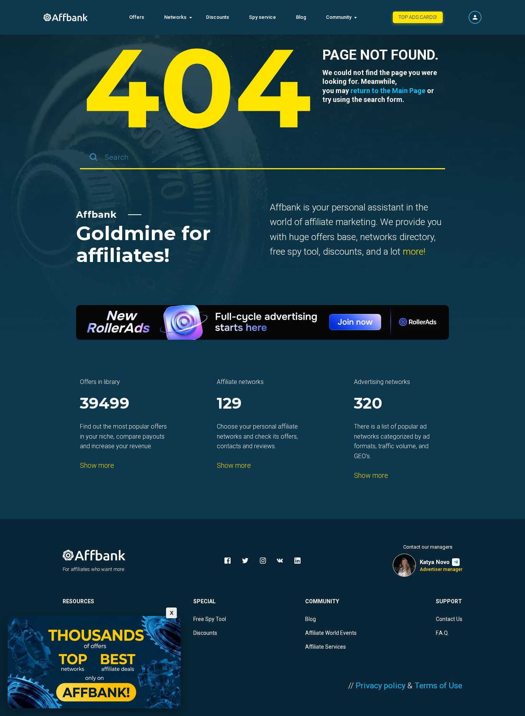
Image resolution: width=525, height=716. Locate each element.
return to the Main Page (388, 91)
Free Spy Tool (209, 619)
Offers (136, 17)
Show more (97, 465)
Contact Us (449, 619)
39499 (105, 404)
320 (368, 404)
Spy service (262, 17)
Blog (301, 17)
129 (229, 404)
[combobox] (262, 157)
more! (414, 251)
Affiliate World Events (331, 633)
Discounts (217, 17)
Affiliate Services (325, 646)
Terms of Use (438, 685)
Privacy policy (380, 685)
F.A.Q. (442, 633)
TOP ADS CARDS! (418, 17)
